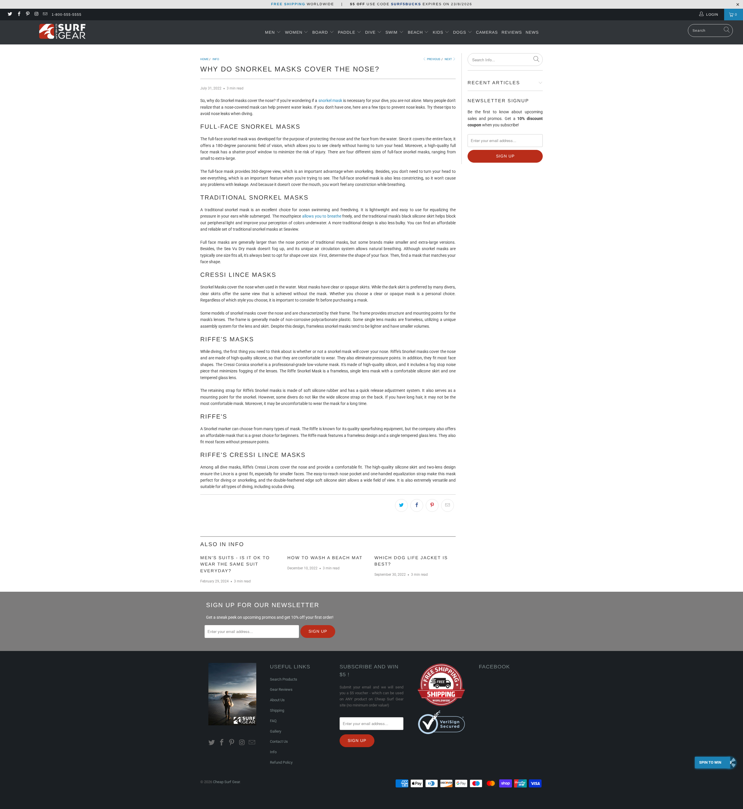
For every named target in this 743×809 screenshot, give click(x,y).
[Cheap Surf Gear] (62, 32)
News (532, 32)
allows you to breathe (321, 216)
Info (273, 752)
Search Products (283, 679)
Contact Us (279, 741)
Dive (370, 32)
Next (448, 59)
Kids (439, 32)
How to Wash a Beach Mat (325, 557)
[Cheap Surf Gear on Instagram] (36, 14)
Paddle (346, 32)
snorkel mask (330, 100)
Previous (433, 59)
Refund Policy (281, 762)
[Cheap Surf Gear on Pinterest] (27, 14)
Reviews (512, 32)
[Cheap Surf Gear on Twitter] (9, 14)
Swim (392, 32)
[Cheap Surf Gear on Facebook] (18, 14)
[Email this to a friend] (447, 505)
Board (320, 32)
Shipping (277, 710)
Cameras (487, 32)
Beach (416, 32)
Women (293, 32)
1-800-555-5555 (67, 14)
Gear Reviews (281, 689)
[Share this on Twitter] (401, 505)
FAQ (273, 721)
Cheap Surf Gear (226, 782)
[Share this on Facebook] (416, 505)
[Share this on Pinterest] (432, 505)
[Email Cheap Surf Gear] (44, 14)
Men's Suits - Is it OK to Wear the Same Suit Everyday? (235, 564)
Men (270, 32)
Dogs (460, 32)
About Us (277, 700)
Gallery (275, 731)
